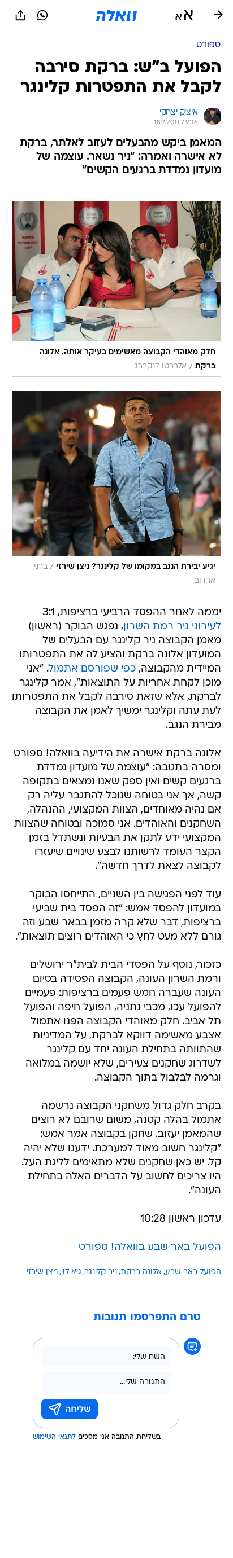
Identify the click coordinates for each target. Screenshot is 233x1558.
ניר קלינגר (101, 1272)
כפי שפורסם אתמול (92, 669)
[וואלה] (116, 15)
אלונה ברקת (141, 1272)
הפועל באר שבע (193, 1272)
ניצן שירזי (42, 1272)
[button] (184, 15)
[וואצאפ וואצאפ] (42, 15)
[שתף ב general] (20, 15)
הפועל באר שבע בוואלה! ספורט (150, 1247)
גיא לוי (71, 1272)
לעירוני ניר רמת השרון (172, 626)
